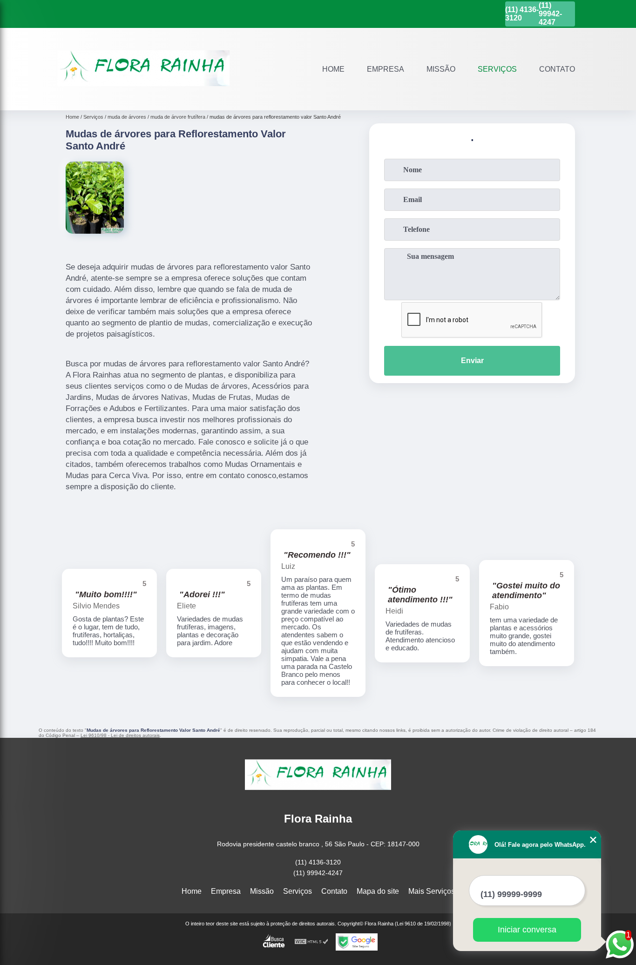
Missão (440, 69)
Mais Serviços (431, 891)
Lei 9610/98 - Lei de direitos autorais (120, 735)
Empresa (385, 69)
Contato (557, 69)
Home (333, 69)
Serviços (497, 69)
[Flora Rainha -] (143, 98)
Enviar (472, 360)
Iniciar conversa (527, 929)
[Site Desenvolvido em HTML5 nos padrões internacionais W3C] (311, 941)
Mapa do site (378, 891)
